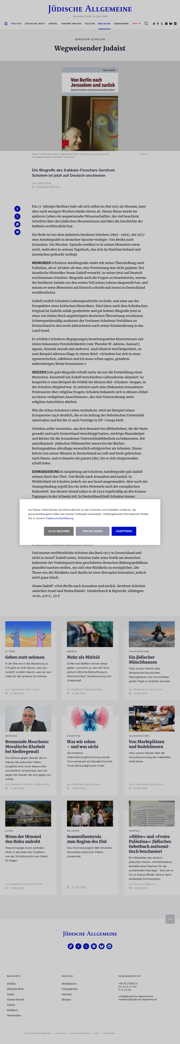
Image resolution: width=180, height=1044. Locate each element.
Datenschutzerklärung (59, 518)
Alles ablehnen (58, 531)
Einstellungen (92, 531)
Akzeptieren (124, 531)
